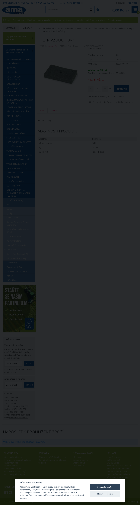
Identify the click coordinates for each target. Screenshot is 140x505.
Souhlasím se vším (105, 487)
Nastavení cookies (105, 494)
